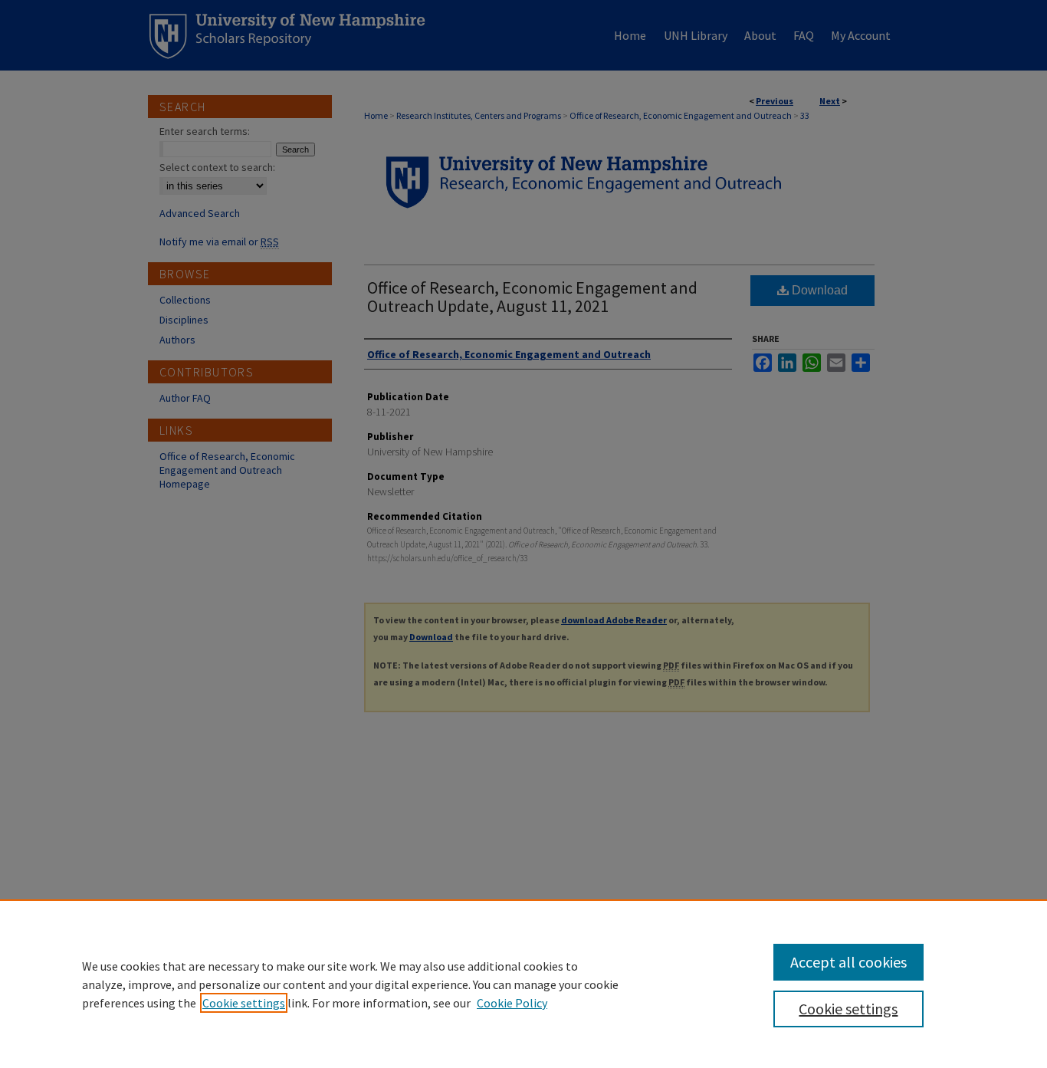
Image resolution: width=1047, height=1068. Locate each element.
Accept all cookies (848, 961)
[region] (523, 983)
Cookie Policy (512, 1002)
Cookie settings (243, 1002)
